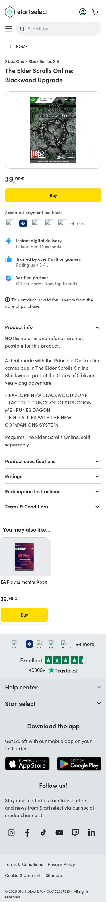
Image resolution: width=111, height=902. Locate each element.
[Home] (10, 46)
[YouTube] (61, 832)
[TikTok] (45, 832)
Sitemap (54, 875)
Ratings (13, 476)
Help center (21, 686)
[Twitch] (77, 832)
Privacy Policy (61, 864)
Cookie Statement (23, 875)
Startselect (20, 703)
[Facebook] (29, 832)
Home (21, 46)
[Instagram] (13, 832)
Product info (19, 326)
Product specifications (30, 460)
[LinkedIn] (93, 832)
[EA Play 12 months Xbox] (24, 557)
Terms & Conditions (26, 506)
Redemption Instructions (32, 491)
